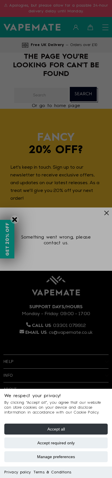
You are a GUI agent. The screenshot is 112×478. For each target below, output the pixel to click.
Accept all (56, 429)
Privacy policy (17, 472)
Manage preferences (56, 456)
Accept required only (56, 443)
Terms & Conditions (52, 472)
